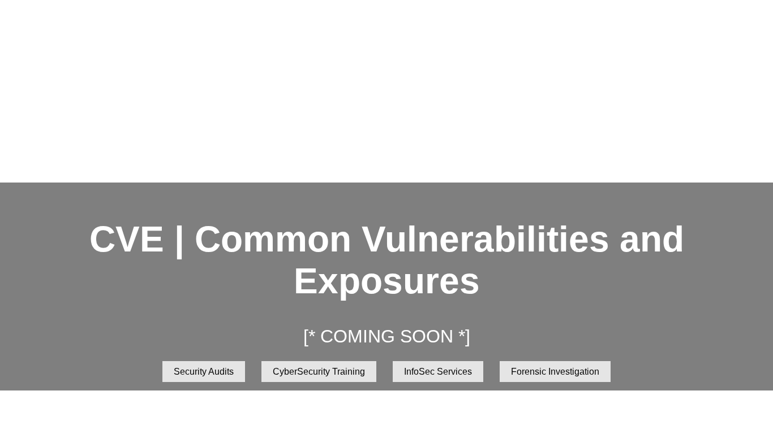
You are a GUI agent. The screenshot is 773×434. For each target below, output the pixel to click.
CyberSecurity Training (319, 371)
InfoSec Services (438, 371)
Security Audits (204, 371)
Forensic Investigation (555, 371)
